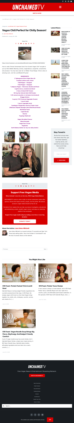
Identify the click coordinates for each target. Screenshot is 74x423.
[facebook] (63, 1)
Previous (5, 249)
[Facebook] (16, 44)
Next (45, 249)
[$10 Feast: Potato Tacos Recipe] (55, 264)
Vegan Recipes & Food (21, 26)
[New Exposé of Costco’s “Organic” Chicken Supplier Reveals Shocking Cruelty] (55, 32)
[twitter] (65, 1)
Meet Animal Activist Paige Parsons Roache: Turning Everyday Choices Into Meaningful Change (65, 80)
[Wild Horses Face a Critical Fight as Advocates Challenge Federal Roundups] (55, 109)
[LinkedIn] (26, 44)
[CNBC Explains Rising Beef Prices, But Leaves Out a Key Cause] (55, 48)
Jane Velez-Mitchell (8, 33)
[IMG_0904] (24, 47)
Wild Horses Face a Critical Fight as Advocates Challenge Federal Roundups (65, 113)
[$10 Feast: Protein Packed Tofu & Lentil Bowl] (19, 264)
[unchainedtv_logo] (28, 4)
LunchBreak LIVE (7, 19)
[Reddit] (23, 44)
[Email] (33, 44)
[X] (18, 44)
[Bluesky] (21, 44)
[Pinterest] (31, 44)
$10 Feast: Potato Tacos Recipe (51, 286)
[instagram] (68, 1)
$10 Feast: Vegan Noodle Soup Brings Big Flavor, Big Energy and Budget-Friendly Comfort (18, 334)
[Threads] (28, 44)
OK (50, 419)
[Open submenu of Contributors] (72, 396)
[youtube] (71, 1)
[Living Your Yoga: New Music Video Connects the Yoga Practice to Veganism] (55, 60)
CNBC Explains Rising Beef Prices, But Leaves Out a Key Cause (65, 51)
